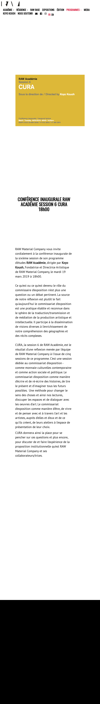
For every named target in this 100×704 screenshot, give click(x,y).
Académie (8, 10)
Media (87, 10)
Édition (60, 10)
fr (49, 14)
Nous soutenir (25, 13)
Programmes (73, 10)
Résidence (21, 10)
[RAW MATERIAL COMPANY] (10, 3)
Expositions (48, 10)
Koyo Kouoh (9, 13)
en (52, 14)
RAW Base (35, 10)
